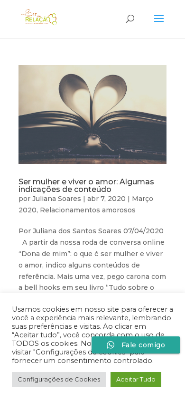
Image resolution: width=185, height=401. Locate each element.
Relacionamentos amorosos (88, 210)
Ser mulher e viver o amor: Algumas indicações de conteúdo (86, 185)
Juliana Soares (56, 198)
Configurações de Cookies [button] (59, 379)
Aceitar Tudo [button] (136, 379)
